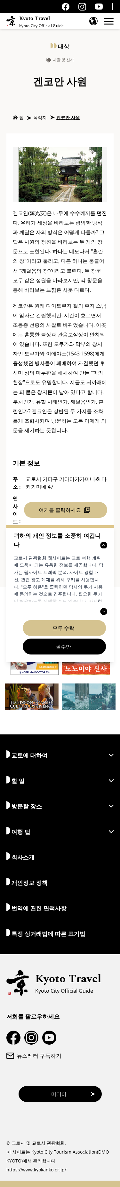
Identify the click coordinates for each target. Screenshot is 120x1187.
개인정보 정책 (30, 882)
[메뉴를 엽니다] (109, 21)
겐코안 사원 (68, 117)
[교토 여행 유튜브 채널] (99, 7)
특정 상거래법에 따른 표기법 (48, 933)
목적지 (40, 117)
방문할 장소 (27, 806)
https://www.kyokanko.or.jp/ (36, 1170)
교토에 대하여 (30, 755)
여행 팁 (21, 831)
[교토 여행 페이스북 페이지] (66, 7)
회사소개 (23, 857)
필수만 (63, 646)
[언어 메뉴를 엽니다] (93, 21)
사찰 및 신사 (63, 59)
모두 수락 (63, 628)
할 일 (18, 780)
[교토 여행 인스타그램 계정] (82, 7)
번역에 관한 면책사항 (39, 908)
